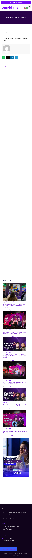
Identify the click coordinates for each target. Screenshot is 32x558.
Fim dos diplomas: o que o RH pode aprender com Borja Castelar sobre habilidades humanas (15, 305)
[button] (29, 6)
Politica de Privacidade (8, 549)
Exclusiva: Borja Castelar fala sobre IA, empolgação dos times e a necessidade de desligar (15, 356)
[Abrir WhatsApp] (28, 554)
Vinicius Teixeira (9, 310)
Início (7, 17)
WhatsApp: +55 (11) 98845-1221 (11, 531)
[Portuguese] (27, 8)
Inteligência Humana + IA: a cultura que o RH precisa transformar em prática (15, 332)
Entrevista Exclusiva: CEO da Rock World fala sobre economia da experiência (15, 405)
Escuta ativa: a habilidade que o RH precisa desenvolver (15, 431)
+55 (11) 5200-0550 (8, 529)
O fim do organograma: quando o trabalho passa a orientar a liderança (14, 383)
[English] (25, 8)
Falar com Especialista (16, 2)
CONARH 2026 (7, 330)
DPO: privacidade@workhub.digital (11, 526)
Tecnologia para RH (8, 302)
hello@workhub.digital (9, 528)
